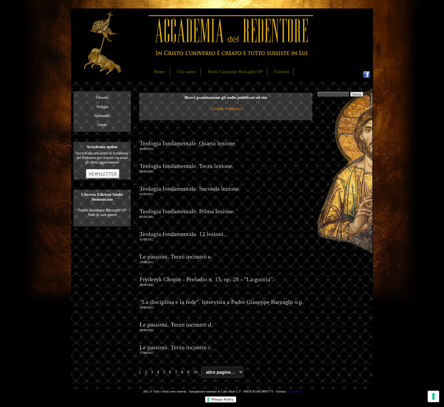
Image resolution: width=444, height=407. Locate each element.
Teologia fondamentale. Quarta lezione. (188, 143)
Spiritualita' (102, 116)
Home (159, 71)
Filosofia (102, 97)
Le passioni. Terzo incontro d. (176, 324)
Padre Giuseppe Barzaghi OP (235, 71)
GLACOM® (294, 391)
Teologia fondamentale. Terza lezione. (186, 166)
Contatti (281, 71)
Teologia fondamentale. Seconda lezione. (190, 188)
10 (195, 372)
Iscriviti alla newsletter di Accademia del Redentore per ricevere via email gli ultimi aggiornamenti (102, 157)
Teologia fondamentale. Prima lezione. (187, 211)
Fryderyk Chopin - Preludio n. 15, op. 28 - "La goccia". (207, 279)
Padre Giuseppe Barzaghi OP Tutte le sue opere (102, 212)
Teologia (102, 107)
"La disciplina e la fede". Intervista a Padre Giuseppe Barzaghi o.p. (222, 302)
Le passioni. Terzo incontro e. (176, 256)
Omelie (102, 125)
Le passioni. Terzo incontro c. (176, 347)
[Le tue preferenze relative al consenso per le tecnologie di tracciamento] (433, 396)
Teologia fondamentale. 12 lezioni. (182, 234)
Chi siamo (186, 71)
